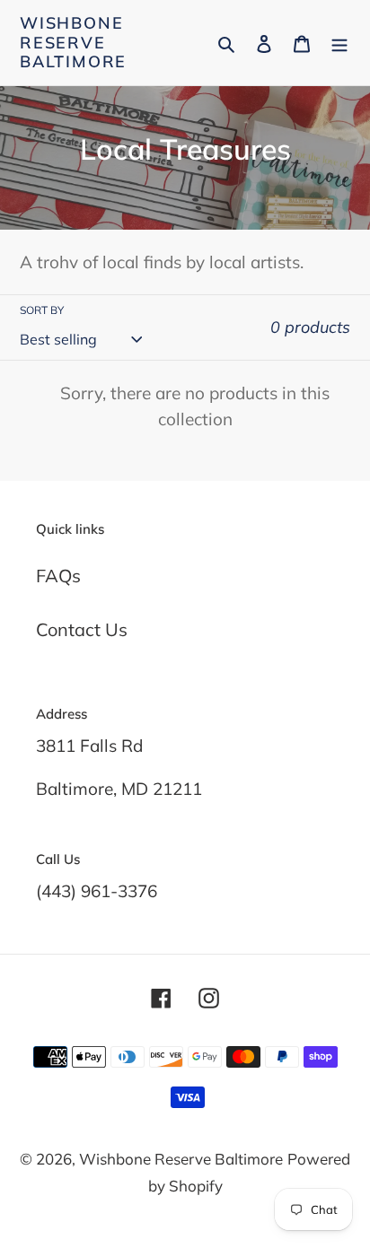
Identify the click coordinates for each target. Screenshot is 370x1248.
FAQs (58, 575)
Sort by (42, 310)
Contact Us (82, 629)
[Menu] (339, 42)
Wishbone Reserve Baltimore (73, 42)
